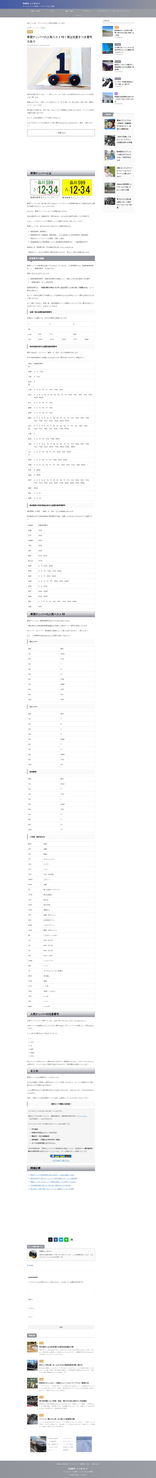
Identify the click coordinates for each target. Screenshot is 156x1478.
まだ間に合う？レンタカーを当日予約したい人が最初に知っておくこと (124, 50)
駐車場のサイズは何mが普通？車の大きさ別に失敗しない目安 (124, 32)
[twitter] (50, 1240)
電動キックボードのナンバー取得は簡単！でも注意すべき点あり (53, 1182)
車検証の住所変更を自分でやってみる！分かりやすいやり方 (124, 99)
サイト (30, 1317)
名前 (30, 1299)
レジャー (78, 15)
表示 (63, 133)
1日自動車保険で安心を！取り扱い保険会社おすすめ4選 (50, 1185)
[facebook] (56, 1240)
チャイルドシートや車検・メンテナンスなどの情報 (78, 1471)
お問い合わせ (95, 1464)
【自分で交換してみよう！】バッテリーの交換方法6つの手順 (124, 139)
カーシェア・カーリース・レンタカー (120, 11)
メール (31, 1308)
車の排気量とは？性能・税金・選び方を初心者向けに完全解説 (63, 1401)
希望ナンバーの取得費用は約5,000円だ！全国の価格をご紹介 (52, 1175)
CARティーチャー (31, 3)
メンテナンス (86, 11)
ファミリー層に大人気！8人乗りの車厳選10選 (57, 1419)
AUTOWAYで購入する (61, 1161)
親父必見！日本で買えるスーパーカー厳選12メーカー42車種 (52, 1189)
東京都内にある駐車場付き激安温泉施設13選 (56, 1347)
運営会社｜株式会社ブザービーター (67, 1464)
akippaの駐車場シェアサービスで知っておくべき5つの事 (124, 187)
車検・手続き (69, 11)
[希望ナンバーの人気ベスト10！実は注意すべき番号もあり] (61, 1240)
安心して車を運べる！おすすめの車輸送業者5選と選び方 (61, 1365)
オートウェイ (82, 1116)
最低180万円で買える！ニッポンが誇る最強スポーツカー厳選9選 (53, 1178)
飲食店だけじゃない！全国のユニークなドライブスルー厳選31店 (64, 1383)
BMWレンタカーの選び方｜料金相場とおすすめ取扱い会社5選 (124, 67)
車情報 (31, 1265)
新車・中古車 (35, 11)
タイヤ (52, 11)
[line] (66, 1240)
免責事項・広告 (84, 1464)
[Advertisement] (61, 153)
